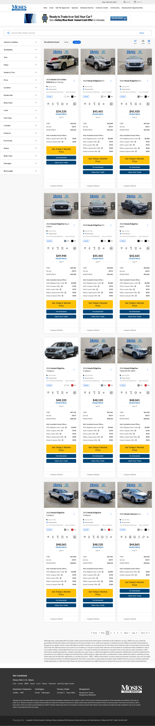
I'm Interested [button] (61, 157)
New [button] (45, 8)
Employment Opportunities (132, 8)
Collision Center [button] (102, 8)
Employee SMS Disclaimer (66, 720)
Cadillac (15, 693)
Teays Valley (70, 693)
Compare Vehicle (56, 186)
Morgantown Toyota (86, 693)
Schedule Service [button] (86, 8)
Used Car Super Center (65, 683)
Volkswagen (45, 693)
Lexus (38, 683)
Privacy (54, 720)
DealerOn (42, 720)
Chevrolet (52, 683)
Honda (37, 693)
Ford (14, 683)
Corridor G (61, 693)
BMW (26, 683)
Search (142, 33)
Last (134, 633)
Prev (102, 633)
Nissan (44, 683)
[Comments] (74, 103)
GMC (22, 693)
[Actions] (74, 81)
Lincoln (20, 683)
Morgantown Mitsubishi (87, 695)
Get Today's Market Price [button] (61, 150)
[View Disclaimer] (67, 104)
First (94, 633)
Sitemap (48, 720)
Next (126, 633)
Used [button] (51, 8)
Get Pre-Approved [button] (62, 8)
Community (114, 8)
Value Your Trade (61, 162)
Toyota (32, 683)
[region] (61, 132)
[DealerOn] (18, 720)
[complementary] (148, 719)
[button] (76, 62)
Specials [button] (75, 8)
